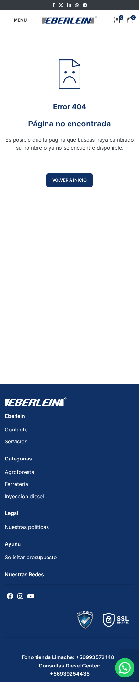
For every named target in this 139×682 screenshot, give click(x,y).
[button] (124, 667)
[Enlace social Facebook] (53, 5)
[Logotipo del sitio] (69, 19)
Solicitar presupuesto (31, 557)
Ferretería (16, 484)
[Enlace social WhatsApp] (77, 5)
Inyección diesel (24, 496)
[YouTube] (31, 596)
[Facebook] (10, 596)
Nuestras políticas (27, 527)
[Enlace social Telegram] (85, 5)
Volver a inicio (69, 180)
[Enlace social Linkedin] (69, 5)
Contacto (16, 429)
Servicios (16, 441)
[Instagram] (20, 596)
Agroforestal (20, 472)
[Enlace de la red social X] (61, 5)
